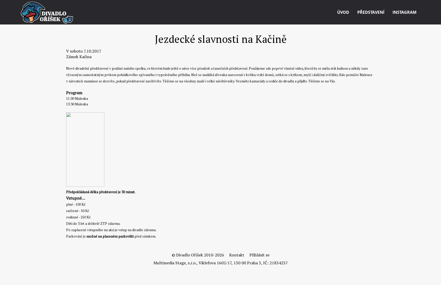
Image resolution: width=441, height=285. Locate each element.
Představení (370, 12)
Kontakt (236, 255)
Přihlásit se (259, 255)
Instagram (404, 12)
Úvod (343, 12)
